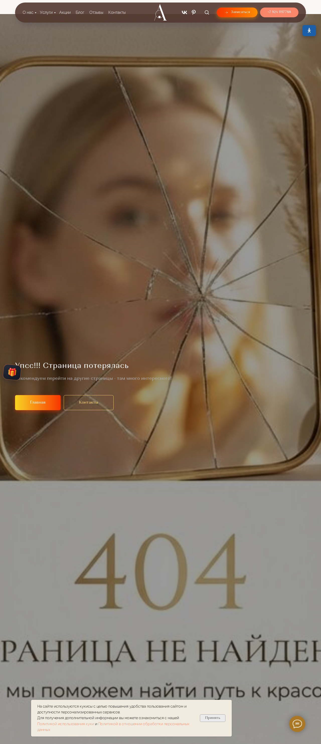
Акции (65, 12)
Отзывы (96, 12)
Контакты (117, 12)
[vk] (184, 12)
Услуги (46, 12)
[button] (206, 12)
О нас (28, 12)
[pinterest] (194, 12)
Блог (80, 12)
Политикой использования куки (66, 724)
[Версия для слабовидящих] (309, 30)
